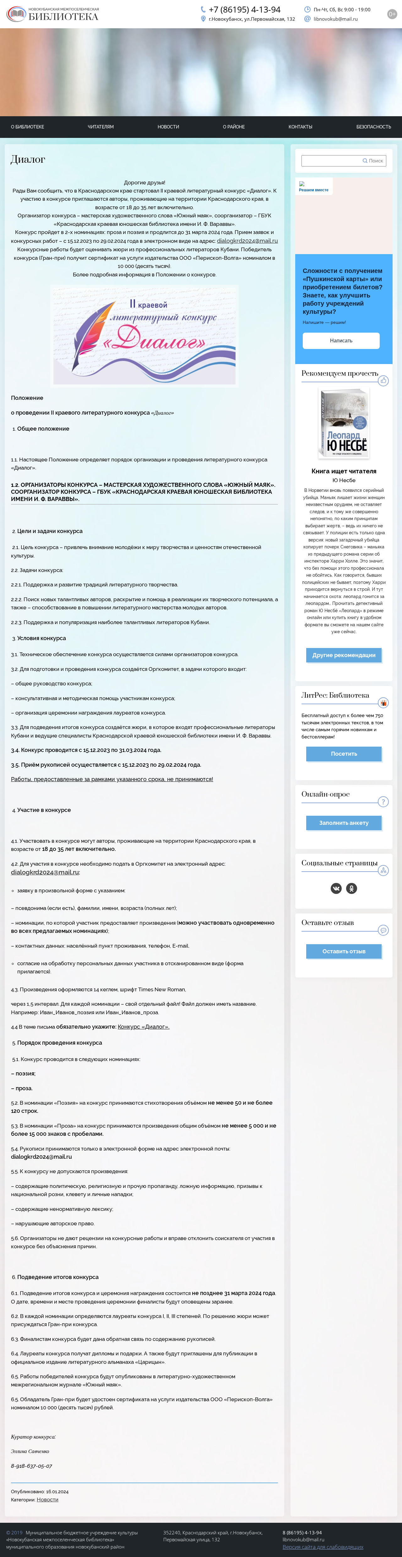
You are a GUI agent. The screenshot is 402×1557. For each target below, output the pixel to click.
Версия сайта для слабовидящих (323, 1546)
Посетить (344, 753)
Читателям (101, 126)
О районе (234, 126)
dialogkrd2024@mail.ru (247, 240)
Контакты (300, 126)
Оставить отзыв (344, 951)
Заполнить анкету (344, 822)
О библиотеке (27, 126)
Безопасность (373, 126)
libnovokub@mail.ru (336, 19)
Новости (168, 126)
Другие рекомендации (344, 655)
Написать (341, 340)
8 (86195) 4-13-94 (302, 1532)
